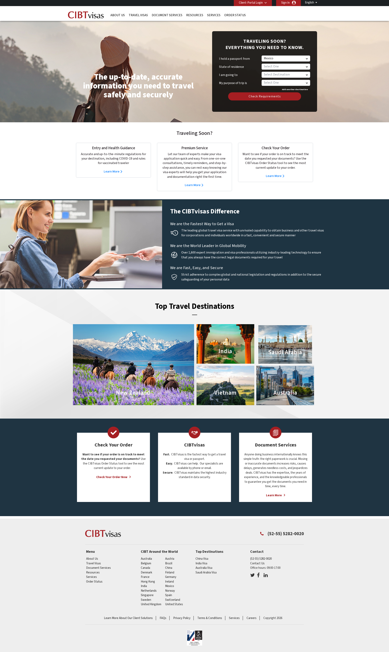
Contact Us (257, 563)
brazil (168, 563)
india (144, 586)
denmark (146, 572)
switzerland (172, 600)
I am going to (228, 75)
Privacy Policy (181, 618)
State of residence (231, 67)
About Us (117, 15)
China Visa (202, 559)
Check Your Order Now (111, 477)
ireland (169, 582)
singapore (147, 595)
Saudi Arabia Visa (206, 572)
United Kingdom (151, 604)
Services (213, 15)
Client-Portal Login (251, 3)
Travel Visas (138, 15)
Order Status (235, 15)
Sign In (285, 3)
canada (145, 568)
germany (170, 577)
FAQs (163, 618)
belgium (146, 563)
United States (174, 604)
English (309, 2)
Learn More (112, 171)
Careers (251, 618)
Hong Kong (148, 582)
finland (169, 572)
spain (168, 595)
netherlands (149, 591)
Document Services (167, 15)
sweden (146, 600)
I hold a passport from (234, 58)
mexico (169, 586)
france (145, 577)
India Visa (201, 563)
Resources (194, 15)
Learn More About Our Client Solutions (128, 618)
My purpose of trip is (233, 81)
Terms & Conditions (209, 618)
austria (169, 559)
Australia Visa (204, 568)
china (168, 568)
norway (170, 591)
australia (146, 559)
